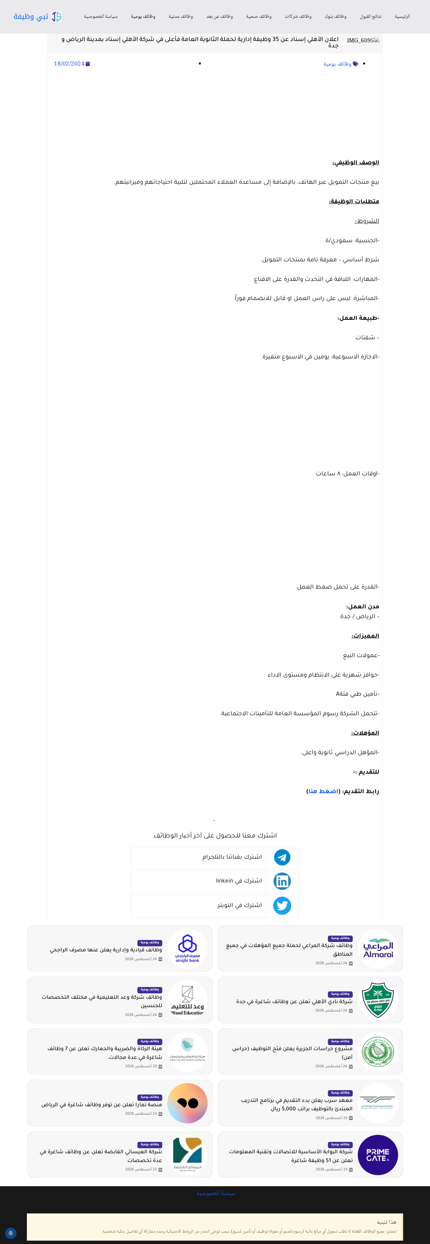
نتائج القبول (370, 16)
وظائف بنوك (335, 16)
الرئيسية (402, 16)
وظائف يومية (143, 16)
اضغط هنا (323, 792)
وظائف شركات (298, 16)
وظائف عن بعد (219, 16)
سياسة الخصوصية (101, 16)
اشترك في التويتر (240, 906)
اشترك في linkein (239, 881)
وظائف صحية (258, 16)
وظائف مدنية (181, 16)
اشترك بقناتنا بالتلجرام (232, 858)
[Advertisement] (215, 114)
